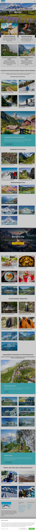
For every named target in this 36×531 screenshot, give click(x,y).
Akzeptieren (31, 528)
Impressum (6, 528)
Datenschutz (3, 528)
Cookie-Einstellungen (23, 528)
